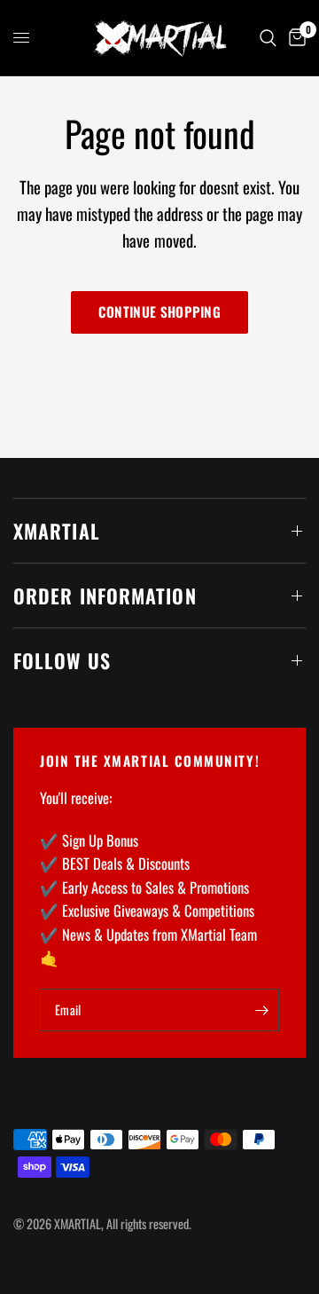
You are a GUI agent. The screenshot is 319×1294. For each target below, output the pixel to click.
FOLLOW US (62, 660)
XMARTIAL (56, 531)
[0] (294, 37)
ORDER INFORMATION (105, 595)
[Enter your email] (261, 1010)
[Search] (268, 37)
